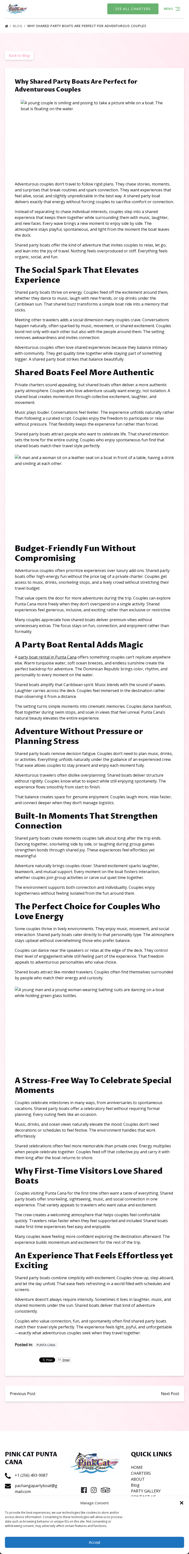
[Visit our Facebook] (84, 1490)
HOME (137, 1467)
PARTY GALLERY (146, 1491)
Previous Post (22, 1393)
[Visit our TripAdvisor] (105, 1490)
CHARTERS (141, 1473)
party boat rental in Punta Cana (47, 657)
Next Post (170, 1393)
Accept (94, 1542)
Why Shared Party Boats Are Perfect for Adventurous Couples (87, 26)
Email (66, 1360)
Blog (18, 26)
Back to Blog (19, 55)
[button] (181, 1502)
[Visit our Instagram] (94, 1490)
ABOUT (138, 1479)
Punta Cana (46, 1345)
